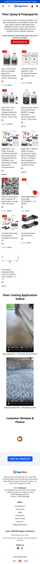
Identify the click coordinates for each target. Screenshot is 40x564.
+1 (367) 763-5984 (22, 496)
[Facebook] (18, 548)
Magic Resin (22, 557)
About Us (20, 522)
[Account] (32, 6)
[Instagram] (22, 548)
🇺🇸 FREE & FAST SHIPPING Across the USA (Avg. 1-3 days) (20, 1)
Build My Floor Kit (20, 42)
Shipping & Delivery (20, 525)
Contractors (20, 515)
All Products (20, 509)
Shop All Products (20, 458)
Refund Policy (20, 518)
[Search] (9, 6)
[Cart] (37, 6)
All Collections (20, 506)
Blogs (20, 512)
